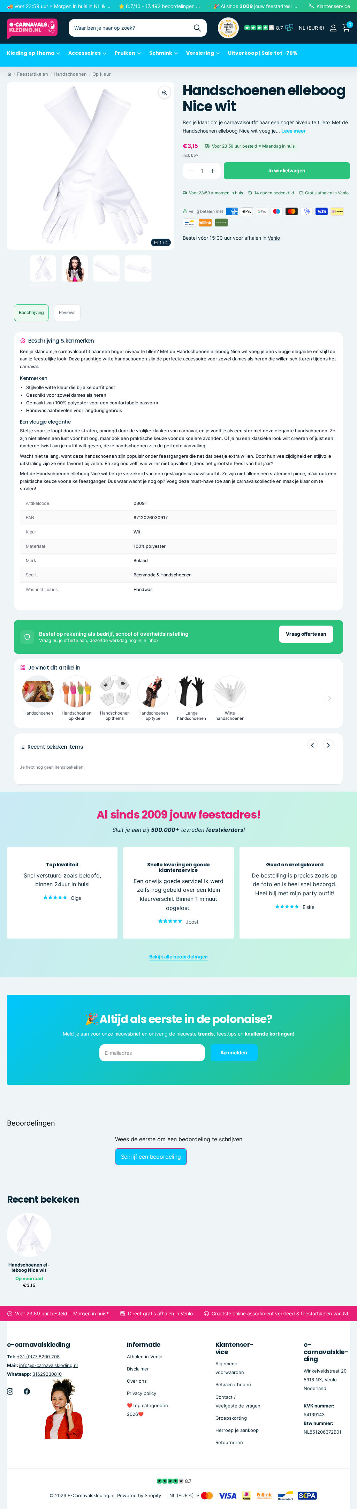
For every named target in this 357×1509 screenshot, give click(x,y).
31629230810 (47, 1374)
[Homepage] (9, 74)
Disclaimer (138, 1368)
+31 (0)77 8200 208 (38, 1356)
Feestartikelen (32, 74)
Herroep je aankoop (237, 1430)
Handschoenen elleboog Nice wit (29, 1267)
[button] (212, 170)
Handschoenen (70, 74)
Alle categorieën (33, 57)
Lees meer (293, 131)
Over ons (137, 1381)
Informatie (144, 1344)
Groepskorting (231, 1417)
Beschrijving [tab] (31, 312)
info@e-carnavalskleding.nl (48, 1365)
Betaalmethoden (233, 1384)
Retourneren (229, 1442)
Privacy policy (141, 1393)
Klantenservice (234, 1348)
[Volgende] (328, 744)
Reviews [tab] (67, 312)
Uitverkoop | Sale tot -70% (262, 53)
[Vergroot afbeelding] (164, 92)
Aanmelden (234, 1052)
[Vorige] (312, 744)
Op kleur (101, 74)
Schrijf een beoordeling (151, 1156)
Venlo (274, 238)
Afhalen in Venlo (144, 1356)
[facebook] (27, 1391)
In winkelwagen (286, 170)
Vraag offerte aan (306, 634)
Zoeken (197, 28)
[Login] (333, 28)
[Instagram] (10, 1391)
